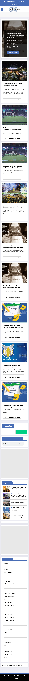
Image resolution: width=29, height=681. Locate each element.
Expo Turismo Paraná (10, 593)
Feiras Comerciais (9, 578)
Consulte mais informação (13, 52)
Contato (6, 660)
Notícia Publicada (9, 566)
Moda (5, 645)
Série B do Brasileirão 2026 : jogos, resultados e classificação (15, 35)
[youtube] (18, 4)
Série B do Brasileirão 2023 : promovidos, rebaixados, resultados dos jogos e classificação (13, 246)
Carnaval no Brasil (9, 605)
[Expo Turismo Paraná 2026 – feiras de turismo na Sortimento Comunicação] (7, 511)
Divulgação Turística (10, 611)
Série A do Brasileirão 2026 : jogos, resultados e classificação (12, 84)
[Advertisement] (14, 463)
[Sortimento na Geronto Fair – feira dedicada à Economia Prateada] (7, 504)
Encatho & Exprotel (9, 583)
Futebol (6, 569)
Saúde (6, 636)
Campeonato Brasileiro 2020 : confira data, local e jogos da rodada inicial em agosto (13, 406)
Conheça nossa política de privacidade (12, 665)
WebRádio (6, 657)
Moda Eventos (8, 654)
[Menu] (2, 9)
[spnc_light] (27, 9)
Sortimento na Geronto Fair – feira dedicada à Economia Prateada (18, 503)
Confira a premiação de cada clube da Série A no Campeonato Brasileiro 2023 (13, 128)
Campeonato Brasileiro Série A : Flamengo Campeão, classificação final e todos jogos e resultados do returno (12, 326)
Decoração (7, 639)
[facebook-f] (11, 4)
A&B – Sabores (8, 629)
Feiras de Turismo (9, 614)
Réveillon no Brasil (9, 602)
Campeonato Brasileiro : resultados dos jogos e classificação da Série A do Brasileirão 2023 (13, 167)
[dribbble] (14, 4)
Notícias (6, 563)
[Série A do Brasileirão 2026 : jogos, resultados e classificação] (14, 70)
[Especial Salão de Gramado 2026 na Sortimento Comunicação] (7, 490)
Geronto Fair (8, 590)
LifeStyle (6, 627)
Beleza (6, 632)
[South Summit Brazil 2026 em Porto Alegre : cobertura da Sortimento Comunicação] (7, 517)
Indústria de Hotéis (9, 617)
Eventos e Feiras (8, 572)
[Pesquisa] (24, 10)
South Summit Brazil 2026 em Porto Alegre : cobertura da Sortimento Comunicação (18, 515)
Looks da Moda (8, 651)
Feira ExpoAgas (8, 587)
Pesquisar (21, 432)
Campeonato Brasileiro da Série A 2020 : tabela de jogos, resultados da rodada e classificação (13, 366)
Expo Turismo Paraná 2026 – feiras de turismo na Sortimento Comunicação (18, 509)
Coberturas (7, 581)
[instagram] (16, 4)
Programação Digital (10, 575)
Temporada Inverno (9, 620)
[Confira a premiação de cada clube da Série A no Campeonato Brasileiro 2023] (14, 114)
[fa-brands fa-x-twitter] (12, 4)
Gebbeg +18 (8, 642)
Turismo (6, 608)
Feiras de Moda (8, 648)
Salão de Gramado (9, 596)
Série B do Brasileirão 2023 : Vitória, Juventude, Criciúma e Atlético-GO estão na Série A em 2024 (13, 207)
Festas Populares (8, 599)
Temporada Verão (9, 624)
